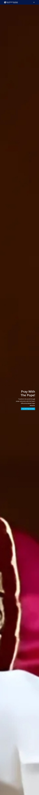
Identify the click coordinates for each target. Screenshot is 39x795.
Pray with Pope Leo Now (28, 408)
